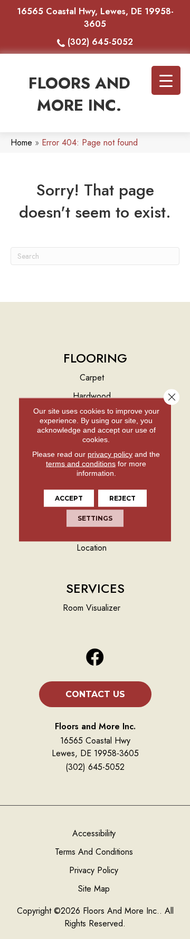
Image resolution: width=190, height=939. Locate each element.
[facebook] (95, 658)
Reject (122, 498)
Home (21, 142)
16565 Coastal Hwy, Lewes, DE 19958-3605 (95, 17)
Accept (69, 498)
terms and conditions (81, 463)
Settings (95, 518)
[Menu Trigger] (165, 80)
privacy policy (110, 454)
